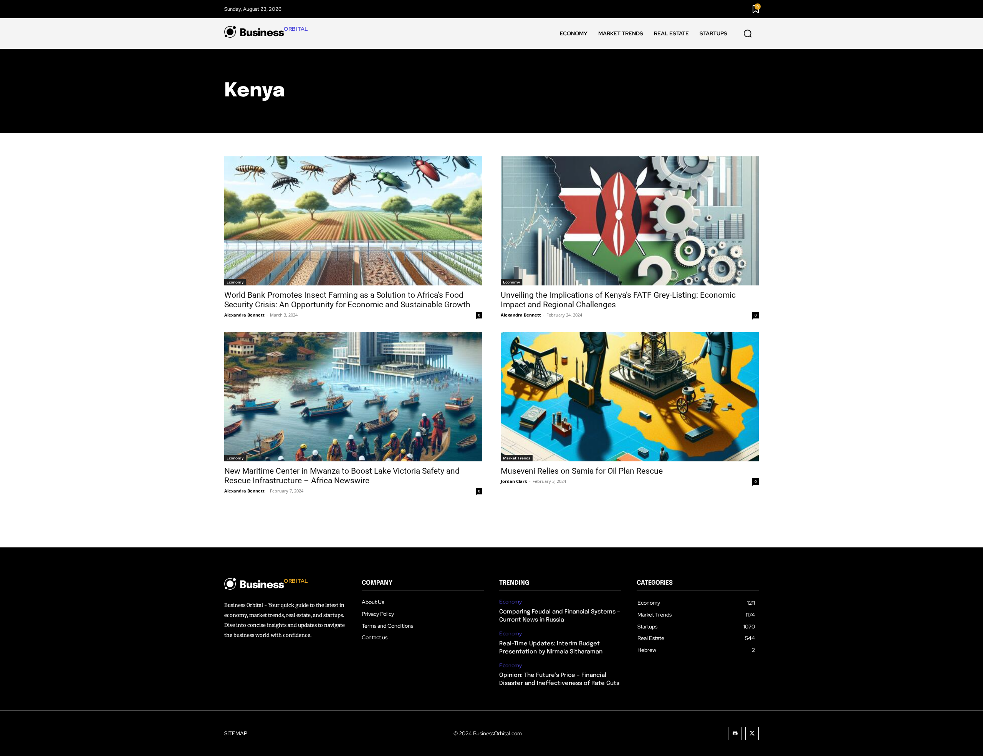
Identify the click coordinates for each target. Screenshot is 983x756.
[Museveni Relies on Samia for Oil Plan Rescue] (630, 396)
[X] (752, 733)
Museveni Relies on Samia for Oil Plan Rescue (582, 471)
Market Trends (516, 458)
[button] (747, 34)
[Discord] (734, 733)
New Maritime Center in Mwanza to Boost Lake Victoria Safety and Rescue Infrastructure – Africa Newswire (342, 475)
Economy (235, 282)
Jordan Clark (514, 481)
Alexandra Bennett (244, 315)
